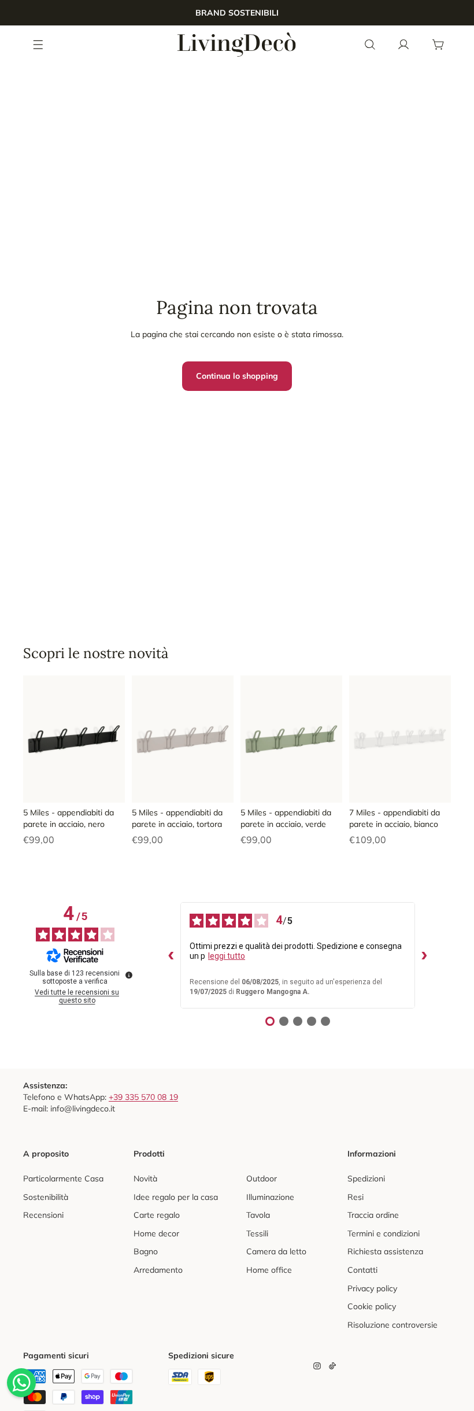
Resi (355, 1197)
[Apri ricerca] (370, 44)
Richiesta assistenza (385, 1251)
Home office (269, 1270)
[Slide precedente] (32, 739)
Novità (145, 1178)
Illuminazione (270, 1197)
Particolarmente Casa (63, 1178)
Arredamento (158, 1270)
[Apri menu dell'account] (403, 44)
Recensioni (43, 1215)
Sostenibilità (45, 1197)
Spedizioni (366, 1178)
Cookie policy (371, 1306)
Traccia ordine (373, 1215)
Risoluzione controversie (392, 1325)
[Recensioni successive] (424, 955)
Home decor (156, 1233)
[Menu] (38, 44)
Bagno (146, 1251)
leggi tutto (226, 956)
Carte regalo (157, 1215)
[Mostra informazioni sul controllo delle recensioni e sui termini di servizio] (129, 975)
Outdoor (261, 1178)
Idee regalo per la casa (176, 1197)
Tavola (258, 1215)
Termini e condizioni (383, 1233)
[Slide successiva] (116, 739)
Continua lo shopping (237, 376)
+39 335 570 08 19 (143, 1097)
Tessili (257, 1233)
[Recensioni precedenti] (171, 955)
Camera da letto (276, 1251)
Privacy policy (372, 1288)
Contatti (362, 1270)
